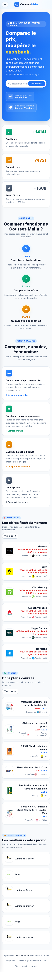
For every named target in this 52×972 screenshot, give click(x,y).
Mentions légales (29, 966)
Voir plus (8, 536)
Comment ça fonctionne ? (29, 960)
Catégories (10, 960)
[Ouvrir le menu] (5, 4)
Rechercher (36, 83)
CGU (17, 966)
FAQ (45, 960)
